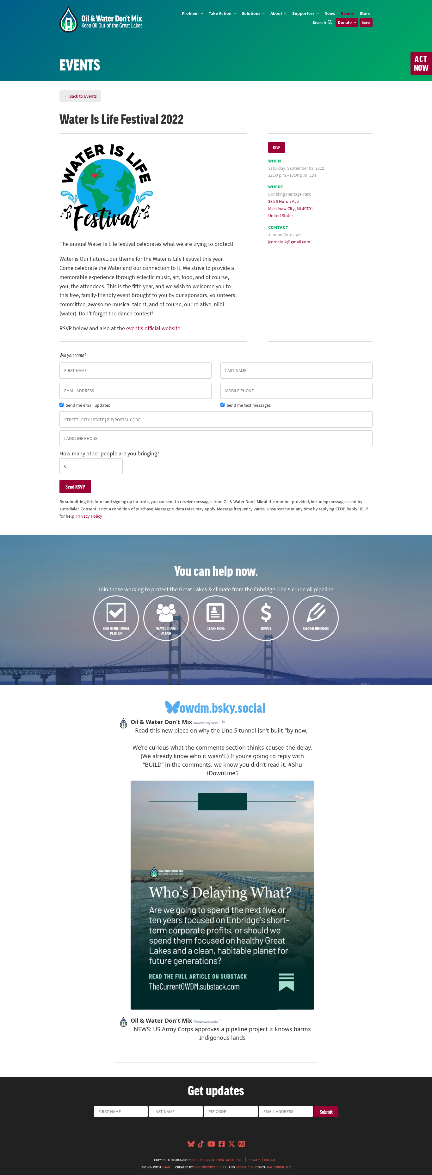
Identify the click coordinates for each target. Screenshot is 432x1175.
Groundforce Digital (210, 1167)
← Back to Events (80, 96)
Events (347, 13)
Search (319, 22)
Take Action (220, 13)
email (166, 1167)
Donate (345, 22)
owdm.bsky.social (222, 707)
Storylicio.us (247, 1167)
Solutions (251, 13)
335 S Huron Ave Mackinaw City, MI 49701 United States (290, 208)
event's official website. (154, 328)
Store (365, 13)
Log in (366, 22)
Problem (191, 13)
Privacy (254, 1159)
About (276, 13)
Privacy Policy (89, 516)
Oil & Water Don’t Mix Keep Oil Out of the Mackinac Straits (100, 19)
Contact (271, 1159)
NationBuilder (279, 1167)
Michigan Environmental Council (216, 1159)
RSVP (276, 147)
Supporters (303, 13)
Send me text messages (249, 405)
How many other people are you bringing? (109, 453)
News (329, 13)
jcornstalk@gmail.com (289, 242)
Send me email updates (88, 405)
